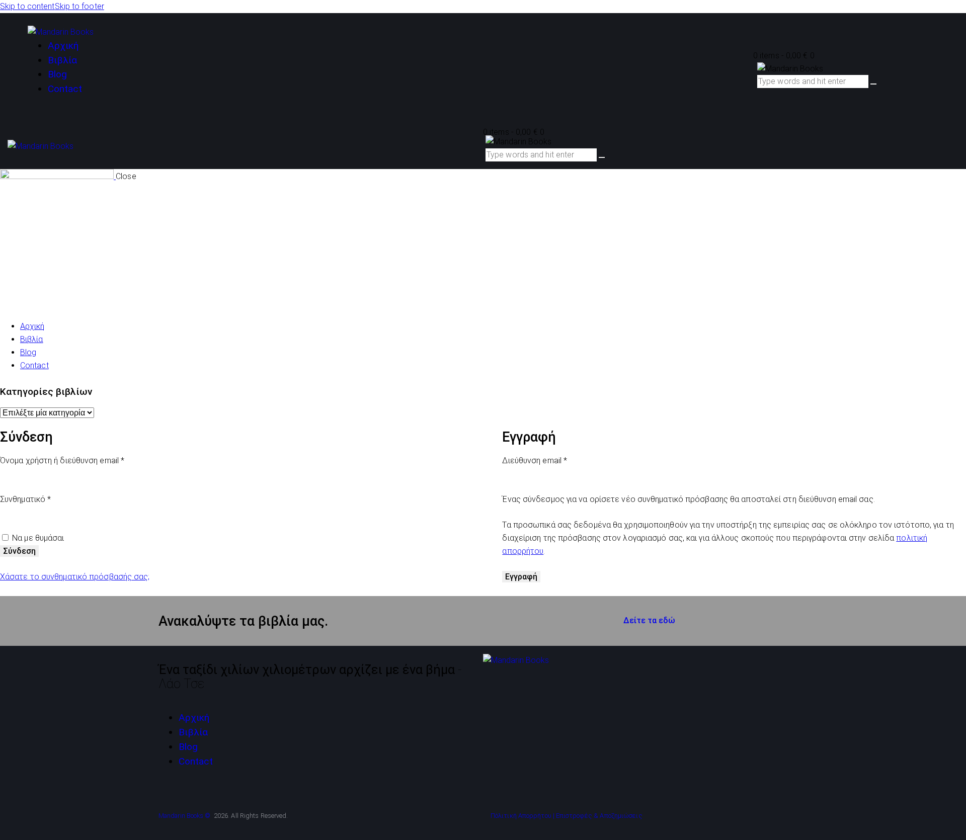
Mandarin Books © (185, 815)
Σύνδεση (19, 551)
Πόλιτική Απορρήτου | (522, 815)
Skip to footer (79, 6)
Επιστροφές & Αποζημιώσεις (599, 815)
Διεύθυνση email (553, 459)
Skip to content (27, 6)
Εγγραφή (521, 576)
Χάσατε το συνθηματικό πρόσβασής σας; (75, 576)
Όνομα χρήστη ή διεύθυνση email (81, 459)
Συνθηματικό (44, 498)
